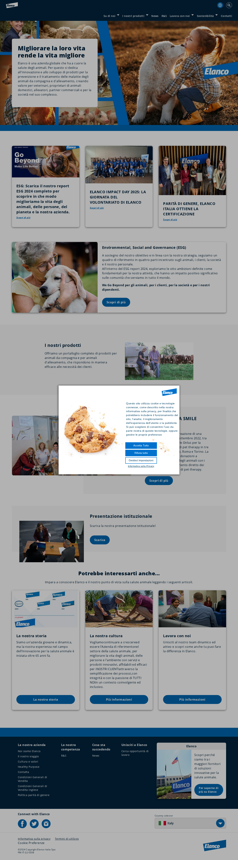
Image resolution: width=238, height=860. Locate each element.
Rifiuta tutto (141, 452)
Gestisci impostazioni (141, 460)
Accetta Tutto (141, 445)
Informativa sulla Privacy (141, 466)
